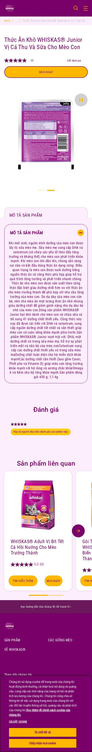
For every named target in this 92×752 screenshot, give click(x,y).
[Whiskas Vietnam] (15, 626)
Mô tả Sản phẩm (25, 215)
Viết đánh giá (74, 60)
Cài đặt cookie (18, 721)
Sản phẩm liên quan (46, 463)
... (16, 21)
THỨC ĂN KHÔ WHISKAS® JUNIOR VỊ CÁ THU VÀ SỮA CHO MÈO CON (55, 21)
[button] (87, 8)
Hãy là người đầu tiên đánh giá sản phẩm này (42, 432)
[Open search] (75, 8)
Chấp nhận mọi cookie (42, 743)
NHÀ (7, 21)
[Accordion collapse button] (80, 233)
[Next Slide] (78, 530)
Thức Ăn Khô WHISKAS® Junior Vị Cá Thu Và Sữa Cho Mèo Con (43, 43)
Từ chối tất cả (42, 732)
